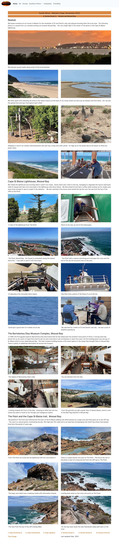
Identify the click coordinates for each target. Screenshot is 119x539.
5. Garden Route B (85, 533)
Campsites (48, 4)
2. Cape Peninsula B (33, 533)
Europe (25, 4)
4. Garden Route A (67, 533)
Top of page (12, 536)
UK (20, 4)
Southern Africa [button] (35, 4)
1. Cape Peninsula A (15, 533)
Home (15, 4)
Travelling (56, 4)
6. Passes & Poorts (103, 533)
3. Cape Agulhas (49, 533)
